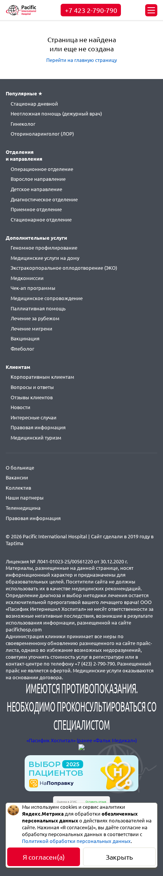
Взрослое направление (38, 179)
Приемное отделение (36, 209)
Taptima (15, 543)
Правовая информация (38, 427)
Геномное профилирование (44, 247)
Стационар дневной (34, 103)
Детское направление (36, 189)
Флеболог (22, 348)
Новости (20, 407)
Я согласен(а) (44, 857)
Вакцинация (25, 338)
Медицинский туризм (36, 437)
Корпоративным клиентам (42, 376)
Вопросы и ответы (32, 387)
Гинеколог (23, 123)
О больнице (20, 467)
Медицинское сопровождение (47, 298)
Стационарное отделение (41, 219)
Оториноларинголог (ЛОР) (42, 133)
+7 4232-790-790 (91, 10)
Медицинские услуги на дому (45, 258)
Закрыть (119, 857)
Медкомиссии (27, 278)
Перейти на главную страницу (81, 60)
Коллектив (18, 487)
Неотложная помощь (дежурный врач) (56, 113)
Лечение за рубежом (35, 318)
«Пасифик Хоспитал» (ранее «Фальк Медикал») (82, 740)
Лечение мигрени (31, 328)
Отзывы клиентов (32, 397)
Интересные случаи (33, 417)
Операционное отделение (42, 169)
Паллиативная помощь (38, 308)
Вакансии (17, 477)
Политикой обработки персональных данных (76, 841)
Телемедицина (23, 508)
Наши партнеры (25, 497)
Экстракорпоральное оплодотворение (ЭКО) (64, 267)
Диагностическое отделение (44, 199)
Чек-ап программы (33, 288)
